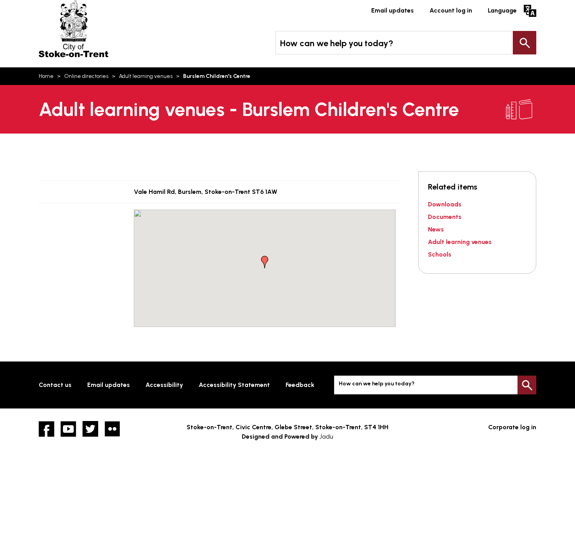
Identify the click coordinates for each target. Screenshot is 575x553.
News (436, 229)
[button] (265, 262)
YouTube (68, 429)
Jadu (326, 436)
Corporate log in (512, 427)
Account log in (450, 10)
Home (46, 76)
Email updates (392, 10)
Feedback (300, 385)
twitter (90, 429)
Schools (439, 254)
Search (524, 42)
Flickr (112, 429)
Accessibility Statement (234, 385)
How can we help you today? (336, 43)
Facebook (46, 429)
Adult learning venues (145, 76)
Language (502, 10)
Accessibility (164, 385)
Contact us (55, 385)
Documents (445, 216)
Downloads (445, 204)
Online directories (86, 76)
